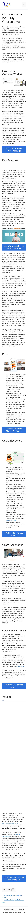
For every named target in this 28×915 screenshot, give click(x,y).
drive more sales (11, 520)
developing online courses (10, 823)
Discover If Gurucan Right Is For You (14, 430)
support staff (20, 666)
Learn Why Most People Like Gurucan (14, 247)
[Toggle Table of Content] (12, 889)
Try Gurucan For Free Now (14, 686)
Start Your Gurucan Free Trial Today (14, 878)
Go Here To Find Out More (14, 534)
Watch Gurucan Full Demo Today (14, 149)
